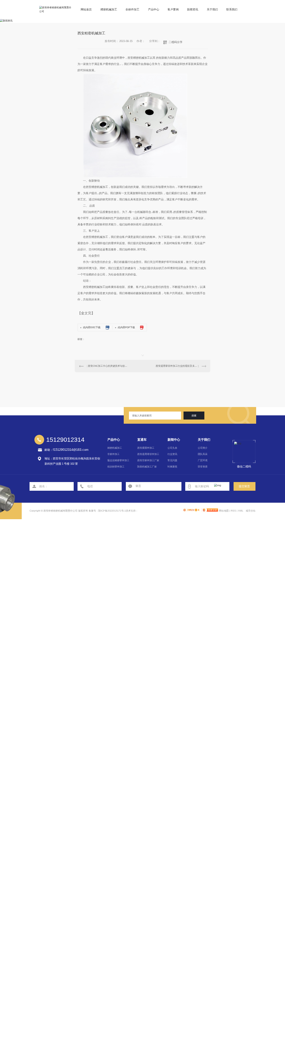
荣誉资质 (202, 466)
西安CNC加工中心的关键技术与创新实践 (108, 366)
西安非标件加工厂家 (148, 460)
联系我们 (231, 9)
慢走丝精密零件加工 (118, 460)
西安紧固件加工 (145, 448)
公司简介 (202, 448)
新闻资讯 (192, 9)
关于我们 (212, 9)
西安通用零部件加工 (148, 454)
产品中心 (153, 9)
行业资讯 (172, 454)
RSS (233, 510)
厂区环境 (202, 460)
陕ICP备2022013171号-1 (112, 510)
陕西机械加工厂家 (147, 466)
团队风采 (202, 454)
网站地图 (224, 510)
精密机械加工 (108, 9)
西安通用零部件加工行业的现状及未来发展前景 (181, 366)
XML (240, 510)
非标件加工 (132, 9)
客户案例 (173, 9)
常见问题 (172, 460)
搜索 (194, 415)
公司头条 (172, 448)
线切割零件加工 (115, 466)
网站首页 (86, 9)
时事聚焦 (172, 466)
